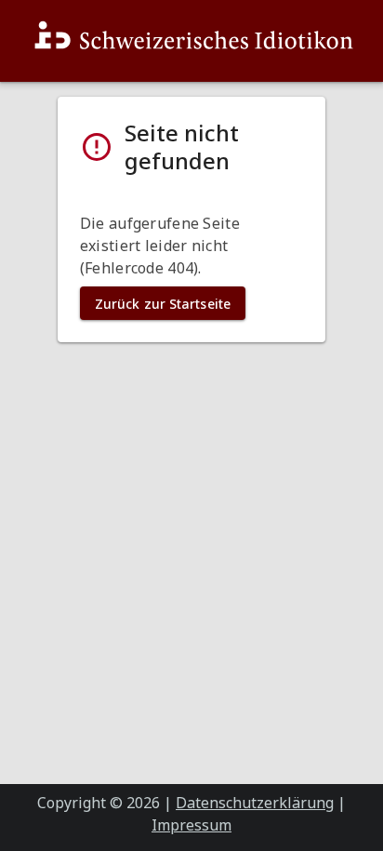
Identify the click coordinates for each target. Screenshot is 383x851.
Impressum (191, 825)
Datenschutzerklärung (255, 802)
